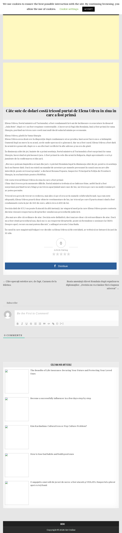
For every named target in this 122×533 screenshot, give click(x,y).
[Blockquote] (44, 324)
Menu (62, 524)
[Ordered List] (35, 324)
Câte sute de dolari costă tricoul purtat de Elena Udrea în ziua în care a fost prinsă (61, 112)
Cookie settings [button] (69, 9)
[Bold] (17, 324)
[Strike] (31, 324)
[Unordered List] (40, 324)
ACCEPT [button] (88, 9)
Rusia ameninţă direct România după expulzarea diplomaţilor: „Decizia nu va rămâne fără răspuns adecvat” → (92, 285)
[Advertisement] (61, 37)
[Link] (53, 324)
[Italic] (22, 324)
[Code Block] (49, 324)
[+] (62, 323)
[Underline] (26, 324)
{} (57, 323)
